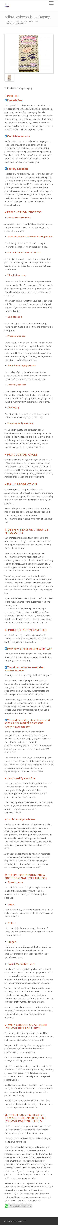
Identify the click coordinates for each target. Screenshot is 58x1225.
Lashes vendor (20, 1221)
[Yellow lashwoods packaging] (29, 54)
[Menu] (50, 3)
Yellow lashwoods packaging (27, 16)
